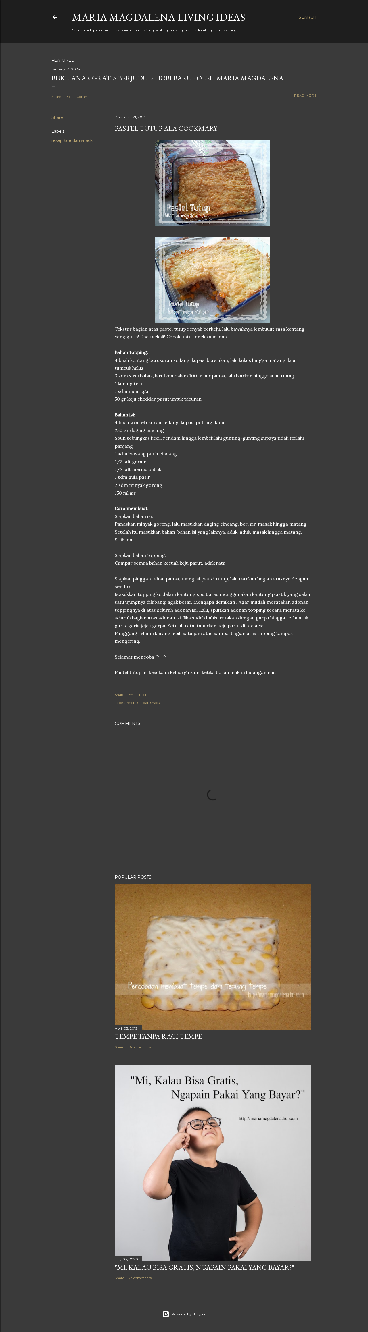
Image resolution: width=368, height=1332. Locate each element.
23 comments (140, 1278)
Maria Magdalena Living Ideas (158, 17)
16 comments (140, 1047)
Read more (305, 95)
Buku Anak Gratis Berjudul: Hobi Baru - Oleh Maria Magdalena (167, 78)
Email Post (138, 694)
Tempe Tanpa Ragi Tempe (158, 1036)
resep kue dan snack (72, 140)
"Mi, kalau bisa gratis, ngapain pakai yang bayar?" (204, 1267)
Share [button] (56, 96)
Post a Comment (79, 96)
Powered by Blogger (189, 1314)
